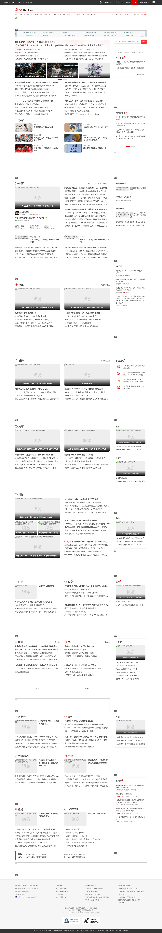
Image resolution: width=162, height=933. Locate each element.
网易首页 (7, 2)
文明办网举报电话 (61, 897)
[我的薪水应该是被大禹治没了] (73, 148)
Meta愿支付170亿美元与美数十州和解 (79, 534)
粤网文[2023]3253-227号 (92, 894)
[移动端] (101, 2)
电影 (103, 285)
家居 (68, 14)
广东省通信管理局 (20, 894)
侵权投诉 (125, 931)
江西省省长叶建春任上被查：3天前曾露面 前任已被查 (85, 82)
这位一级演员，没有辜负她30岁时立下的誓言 (82, 776)
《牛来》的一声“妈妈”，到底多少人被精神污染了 (95, 139)
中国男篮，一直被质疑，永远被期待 (46, 149)
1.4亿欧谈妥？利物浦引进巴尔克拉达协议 (44, 241)
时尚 (20, 581)
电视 (108, 285)
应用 (12, 2)
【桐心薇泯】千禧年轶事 (74, 833)
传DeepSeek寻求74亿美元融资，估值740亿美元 (83, 509)
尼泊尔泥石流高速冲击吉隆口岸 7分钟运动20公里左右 (85, 86)
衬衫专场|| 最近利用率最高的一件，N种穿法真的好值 (35, 612)
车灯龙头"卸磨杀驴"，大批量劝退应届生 (134, 367)
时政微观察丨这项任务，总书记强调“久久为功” (36, 42)
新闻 (16, 14)
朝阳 (16, 694)
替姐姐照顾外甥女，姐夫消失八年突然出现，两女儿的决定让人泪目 (129, 137)
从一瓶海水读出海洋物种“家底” (76, 743)
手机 (66, 541)
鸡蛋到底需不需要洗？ (123, 200)
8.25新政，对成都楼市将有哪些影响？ (79, 675)
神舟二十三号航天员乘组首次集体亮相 (79, 721)
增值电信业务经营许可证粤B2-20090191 (27, 885)
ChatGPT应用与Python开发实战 (127, 662)
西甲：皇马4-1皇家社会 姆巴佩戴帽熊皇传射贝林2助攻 (85, 204)
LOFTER (129, 14)
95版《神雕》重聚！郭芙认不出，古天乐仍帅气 (33, 323)
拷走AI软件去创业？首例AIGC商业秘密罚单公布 (34, 111)
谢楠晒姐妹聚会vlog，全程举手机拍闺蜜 (30, 316)
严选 (125, 14)
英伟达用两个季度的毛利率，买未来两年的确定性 (83, 389)
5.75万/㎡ (91, 694)
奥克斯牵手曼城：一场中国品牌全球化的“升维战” (34, 653)
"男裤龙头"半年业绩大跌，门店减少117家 (134, 387)
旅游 (20, 809)
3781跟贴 (136, 796)
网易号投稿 (140, 74)
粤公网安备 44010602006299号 (26, 897)
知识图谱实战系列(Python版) (126, 672)
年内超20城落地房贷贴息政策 (76, 650)
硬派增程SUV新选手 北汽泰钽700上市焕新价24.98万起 (36, 458)
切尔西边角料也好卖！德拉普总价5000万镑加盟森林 (35, 251)
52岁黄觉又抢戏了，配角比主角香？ (78, 323)
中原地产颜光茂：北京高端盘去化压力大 (80, 665)
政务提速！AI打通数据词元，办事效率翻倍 (31, 59)
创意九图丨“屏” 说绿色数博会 (26, 52)
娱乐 (45, 14)
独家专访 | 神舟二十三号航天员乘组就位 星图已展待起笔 (86, 728)
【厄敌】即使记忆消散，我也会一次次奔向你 (82, 839)
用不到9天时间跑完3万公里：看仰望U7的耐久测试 (34, 455)
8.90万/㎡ (26, 694)
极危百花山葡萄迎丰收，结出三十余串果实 (31, 108)
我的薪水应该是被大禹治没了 (94, 148)
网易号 (92, 14)
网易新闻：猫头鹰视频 (29, 32)
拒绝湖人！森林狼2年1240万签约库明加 (95, 241)
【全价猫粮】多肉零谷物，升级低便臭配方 (130, 744)
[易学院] (123, 74)
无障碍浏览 (20, 2)
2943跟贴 (132, 821)
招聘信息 (79, 931)
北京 (82, 14)
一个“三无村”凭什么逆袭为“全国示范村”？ (80, 49)
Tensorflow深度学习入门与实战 (126, 669)
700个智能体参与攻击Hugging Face (85, 114)
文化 (50, 14)
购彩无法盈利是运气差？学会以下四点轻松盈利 (87, 108)
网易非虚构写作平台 (130, 35)
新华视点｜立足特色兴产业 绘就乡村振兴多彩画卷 (84, 724)
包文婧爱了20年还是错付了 (80, 111)
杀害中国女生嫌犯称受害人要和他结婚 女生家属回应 (35, 96)
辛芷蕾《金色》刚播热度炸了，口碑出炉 (80, 316)
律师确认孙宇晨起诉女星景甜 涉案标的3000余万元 (35, 86)
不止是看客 (87, 32)
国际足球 (106, 183)
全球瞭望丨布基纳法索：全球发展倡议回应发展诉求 (84, 52)
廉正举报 (119, 931)
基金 (108, 361)
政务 (87, 14)
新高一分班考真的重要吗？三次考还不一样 (81, 593)
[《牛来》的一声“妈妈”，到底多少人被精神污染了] (73, 138)
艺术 (118, 582)
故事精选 (23, 755)
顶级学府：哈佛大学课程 (111, 32)
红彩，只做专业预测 (110, 35)
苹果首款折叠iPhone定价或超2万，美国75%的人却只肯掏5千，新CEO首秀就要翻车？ (89, 542)
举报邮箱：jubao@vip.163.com (127, 888)
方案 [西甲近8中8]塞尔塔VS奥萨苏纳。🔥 (31, 218)
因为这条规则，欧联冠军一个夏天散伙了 (46, 139)
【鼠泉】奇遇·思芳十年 (73, 829)
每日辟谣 (120, 58)
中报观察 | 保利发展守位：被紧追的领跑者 (81, 656)
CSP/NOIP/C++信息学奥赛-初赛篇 (127, 679)
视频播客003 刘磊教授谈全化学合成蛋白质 (130, 222)
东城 (96, 694)
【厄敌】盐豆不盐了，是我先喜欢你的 (79, 843)
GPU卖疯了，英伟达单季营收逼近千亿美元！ (82, 499)
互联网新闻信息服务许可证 (23, 891)
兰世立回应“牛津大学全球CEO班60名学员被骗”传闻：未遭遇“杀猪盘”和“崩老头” (133, 381)
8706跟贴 (133, 790)
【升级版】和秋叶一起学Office (126, 676)
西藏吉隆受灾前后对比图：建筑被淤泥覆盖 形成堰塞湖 (36, 82)
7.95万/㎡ (76, 694)
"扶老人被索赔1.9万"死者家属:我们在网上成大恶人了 (35, 92)
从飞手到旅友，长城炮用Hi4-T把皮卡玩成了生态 (34, 465)
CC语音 (112, 14)
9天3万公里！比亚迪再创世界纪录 (77, 461)
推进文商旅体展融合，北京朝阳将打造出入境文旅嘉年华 (37, 836)
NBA (89, 183)
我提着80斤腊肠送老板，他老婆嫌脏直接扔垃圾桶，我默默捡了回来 (130, 125)
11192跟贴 (135, 813)
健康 (78, 14)
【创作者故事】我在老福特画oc (76, 846)
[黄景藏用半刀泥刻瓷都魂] (24, 127)
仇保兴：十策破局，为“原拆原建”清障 (79, 646)
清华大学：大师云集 (69, 32)
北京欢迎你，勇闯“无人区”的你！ (28, 104)
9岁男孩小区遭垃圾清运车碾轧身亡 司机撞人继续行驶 (85, 89)
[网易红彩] (57, 213)
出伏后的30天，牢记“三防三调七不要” (129, 450)
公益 (118, 458)
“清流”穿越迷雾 (27, 35)
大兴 (81, 694)
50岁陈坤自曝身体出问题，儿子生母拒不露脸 (82, 313)
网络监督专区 (140, 9)
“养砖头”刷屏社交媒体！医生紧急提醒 (129, 446)
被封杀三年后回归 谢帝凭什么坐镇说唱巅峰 (81, 326)
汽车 (73, 14)
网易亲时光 (119, 14)
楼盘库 (107, 642)
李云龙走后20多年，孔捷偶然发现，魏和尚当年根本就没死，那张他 (130, 131)
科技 (41, 14)
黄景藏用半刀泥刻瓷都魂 (43, 127)
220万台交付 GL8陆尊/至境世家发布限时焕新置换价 (84, 458)
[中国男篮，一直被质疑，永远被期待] (24, 148)
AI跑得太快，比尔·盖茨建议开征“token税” (86, 101)
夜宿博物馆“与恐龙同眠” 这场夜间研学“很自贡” (33, 839)
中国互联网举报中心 (62, 891)
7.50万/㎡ (42, 694)
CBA (94, 183)
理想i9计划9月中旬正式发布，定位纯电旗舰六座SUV (85, 530)
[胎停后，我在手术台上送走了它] (73, 127)
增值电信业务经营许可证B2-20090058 (26, 888)
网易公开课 (121, 183)
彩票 (31, 14)
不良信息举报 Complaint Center (105, 931)
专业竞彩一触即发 (68, 35)
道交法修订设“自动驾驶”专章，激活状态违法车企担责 (85, 512)
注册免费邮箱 (143, 2)
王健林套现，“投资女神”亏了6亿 (76, 396)
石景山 (66, 694)
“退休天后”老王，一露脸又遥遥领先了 (29, 605)
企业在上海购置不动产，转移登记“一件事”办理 (82, 669)
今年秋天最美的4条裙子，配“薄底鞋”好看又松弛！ (34, 602)
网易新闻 (24, 9)
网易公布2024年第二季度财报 (36, 854)
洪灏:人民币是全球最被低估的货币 (28, 396)
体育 (21, 14)
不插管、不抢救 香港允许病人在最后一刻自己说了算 (84, 92)
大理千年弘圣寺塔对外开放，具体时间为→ (31, 843)
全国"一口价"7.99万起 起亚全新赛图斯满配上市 (82, 468)
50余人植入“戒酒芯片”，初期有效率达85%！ (32, 114)
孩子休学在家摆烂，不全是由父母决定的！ (81, 608)
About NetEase (57, 931)
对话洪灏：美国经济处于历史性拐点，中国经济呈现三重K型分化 (134, 374)
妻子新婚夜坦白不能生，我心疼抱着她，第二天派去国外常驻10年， (130, 118)
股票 (103, 361)
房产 (64, 14)
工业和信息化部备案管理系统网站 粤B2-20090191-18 (81, 908)
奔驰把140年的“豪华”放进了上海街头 (79, 455)
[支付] (122, 2)
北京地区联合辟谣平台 (92, 891)
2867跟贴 (135, 804)
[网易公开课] (108, 2)
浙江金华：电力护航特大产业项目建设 (79, 747)
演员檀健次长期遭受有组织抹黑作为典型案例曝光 (34, 326)
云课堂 (119, 642)
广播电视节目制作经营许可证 (94, 888)
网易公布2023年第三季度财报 (74, 857)
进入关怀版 (28, 2)
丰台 (31, 694)
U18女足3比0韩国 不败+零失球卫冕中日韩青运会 (34, 254)
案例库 (57, 642)
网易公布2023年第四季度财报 (36, 857)
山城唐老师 (24, 212)
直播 (55, 14)
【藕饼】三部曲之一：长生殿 (75, 836)
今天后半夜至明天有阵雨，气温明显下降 (37, 101)
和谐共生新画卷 (70, 96)
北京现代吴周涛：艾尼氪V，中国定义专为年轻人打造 (36, 468)
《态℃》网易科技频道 (49, 35)
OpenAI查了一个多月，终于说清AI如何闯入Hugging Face (87, 524)
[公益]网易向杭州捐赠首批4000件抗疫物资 (130, 481)
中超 (99, 183)
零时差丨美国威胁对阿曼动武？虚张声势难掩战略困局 (85, 56)
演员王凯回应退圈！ (23, 672)
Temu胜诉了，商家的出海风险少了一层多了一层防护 (85, 392)
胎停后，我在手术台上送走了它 (95, 127)
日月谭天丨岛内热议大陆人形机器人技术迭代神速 (83, 59)
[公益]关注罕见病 (121, 478)
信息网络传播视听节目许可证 (127, 897)
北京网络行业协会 (90, 885)
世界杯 (26, 14)
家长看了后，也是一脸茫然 (75, 612)
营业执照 (121, 894)
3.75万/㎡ (57, 694)
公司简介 (66, 931)
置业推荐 (126, 32)
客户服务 (85, 931)
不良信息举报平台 (61, 894)
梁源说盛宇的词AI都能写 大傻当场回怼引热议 (32, 320)
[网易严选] (116, 2)
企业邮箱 (136, 14)
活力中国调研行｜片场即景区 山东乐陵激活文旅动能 (35, 829)
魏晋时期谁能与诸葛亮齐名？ (138, 189)
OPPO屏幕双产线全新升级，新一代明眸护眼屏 (82, 551)
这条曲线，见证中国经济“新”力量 (28, 49)
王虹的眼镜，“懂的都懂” (124, 794)
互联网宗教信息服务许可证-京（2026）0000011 (130, 901)
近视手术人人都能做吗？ (124, 197)
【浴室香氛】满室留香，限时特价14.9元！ (130, 737)
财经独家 (120, 361)
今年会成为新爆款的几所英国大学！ (78, 589)
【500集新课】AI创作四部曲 (125, 666)
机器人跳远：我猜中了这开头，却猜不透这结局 (138, 215)
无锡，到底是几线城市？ (74, 672)
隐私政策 (92, 931)
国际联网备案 (60, 885)
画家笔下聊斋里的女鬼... (124, 602)
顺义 (47, 694)
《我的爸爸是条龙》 (90, 35)
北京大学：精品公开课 (49, 32)
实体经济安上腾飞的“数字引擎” (27, 56)
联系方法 (72, 931)
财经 (36, 14)
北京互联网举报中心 (62, 888)
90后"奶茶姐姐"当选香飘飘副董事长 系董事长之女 (34, 89)
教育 (59, 14)
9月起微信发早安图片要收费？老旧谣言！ (130, 68)
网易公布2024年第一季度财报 (74, 854)
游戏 (118, 518)
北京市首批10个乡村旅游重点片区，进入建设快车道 (35, 846)
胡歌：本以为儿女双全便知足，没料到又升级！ (82, 320)
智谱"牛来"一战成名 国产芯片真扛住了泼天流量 (87, 104)
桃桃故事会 (121, 113)
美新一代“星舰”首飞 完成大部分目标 (79, 731)
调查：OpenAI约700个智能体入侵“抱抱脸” (81, 520)
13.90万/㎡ (106, 694)
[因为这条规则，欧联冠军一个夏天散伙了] (24, 138)
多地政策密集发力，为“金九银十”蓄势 (79, 653)
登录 (134, 2)
